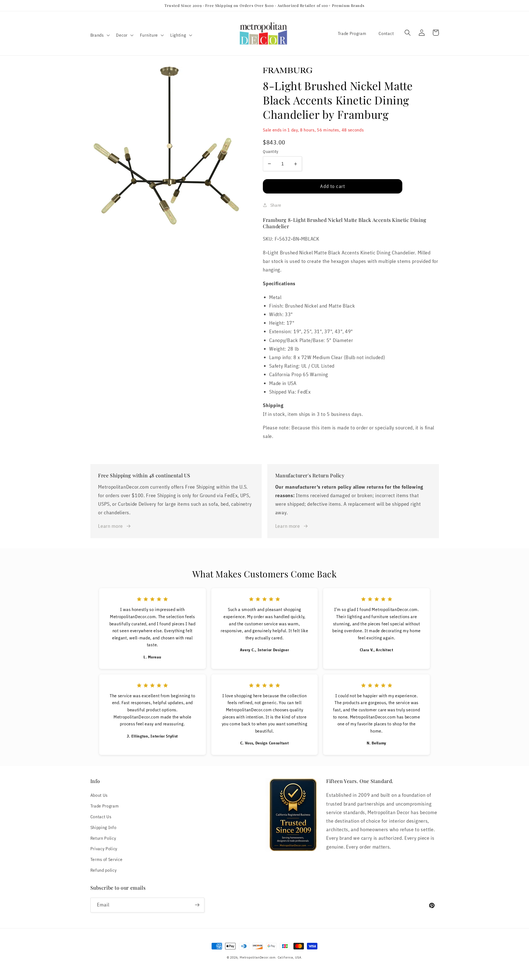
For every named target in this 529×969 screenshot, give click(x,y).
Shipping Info (103, 827)
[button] (99, 35)
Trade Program (352, 33)
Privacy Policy (104, 848)
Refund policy (103, 870)
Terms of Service (106, 859)
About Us (99, 795)
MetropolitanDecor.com (258, 957)
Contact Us (101, 816)
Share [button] (275, 205)
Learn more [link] (110, 526)
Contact (386, 33)
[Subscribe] (197, 905)
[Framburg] (351, 70)
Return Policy (103, 838)
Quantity (271, 151)
